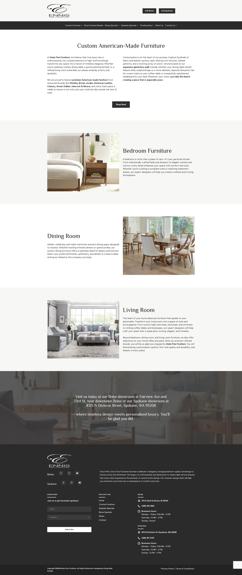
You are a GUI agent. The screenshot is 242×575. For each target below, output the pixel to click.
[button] (149, 10)
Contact (102, 520)
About (101, 516)
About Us (159, 25)
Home (101, 500)
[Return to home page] (59, 11)
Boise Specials (111, 25)
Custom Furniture (72, 25)
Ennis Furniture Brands (93, 25)
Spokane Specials (128, 25)
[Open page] (83, 162)
